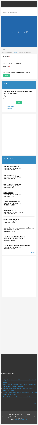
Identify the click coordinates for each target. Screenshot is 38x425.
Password (6, 66)
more (32, 252)
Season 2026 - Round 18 (11, 219)
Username (6, 56)
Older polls (10, 106)
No (6, 99)
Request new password (25, 52)
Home (3, 49)
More (35, 403)
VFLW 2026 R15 (8, 193)
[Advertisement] (19, 134)
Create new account (6, 52)
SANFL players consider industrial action (17, 245)
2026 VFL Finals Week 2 (11, 166)
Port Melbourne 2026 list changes (14, 237)
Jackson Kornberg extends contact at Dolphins (19, 228)
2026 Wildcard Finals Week (12, 184)
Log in (15, 52)
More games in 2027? (10, 210)
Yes (6, 96)
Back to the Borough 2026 (12, 201)
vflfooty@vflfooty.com (21, 419)
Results (9, 108)
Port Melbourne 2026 (10, 175)
